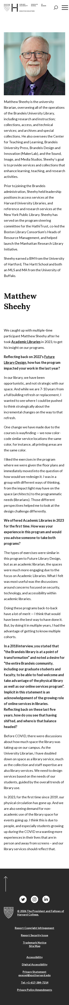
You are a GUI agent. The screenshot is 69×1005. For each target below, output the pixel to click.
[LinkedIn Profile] (46, 899)
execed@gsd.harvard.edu (34, 975)
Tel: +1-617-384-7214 (34, 982)
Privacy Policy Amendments (34, 989)
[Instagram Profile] (34, 899)
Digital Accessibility (34, 964)
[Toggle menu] (65, 7)
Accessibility (34, 957)
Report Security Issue (34, 935)
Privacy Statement (34, 971)
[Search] (56, 8)
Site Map (34, 946)
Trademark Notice (34, 942)
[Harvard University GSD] (8, 913)
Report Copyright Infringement (34, 928)
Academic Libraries (26, 342)
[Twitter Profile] (23, 899)
